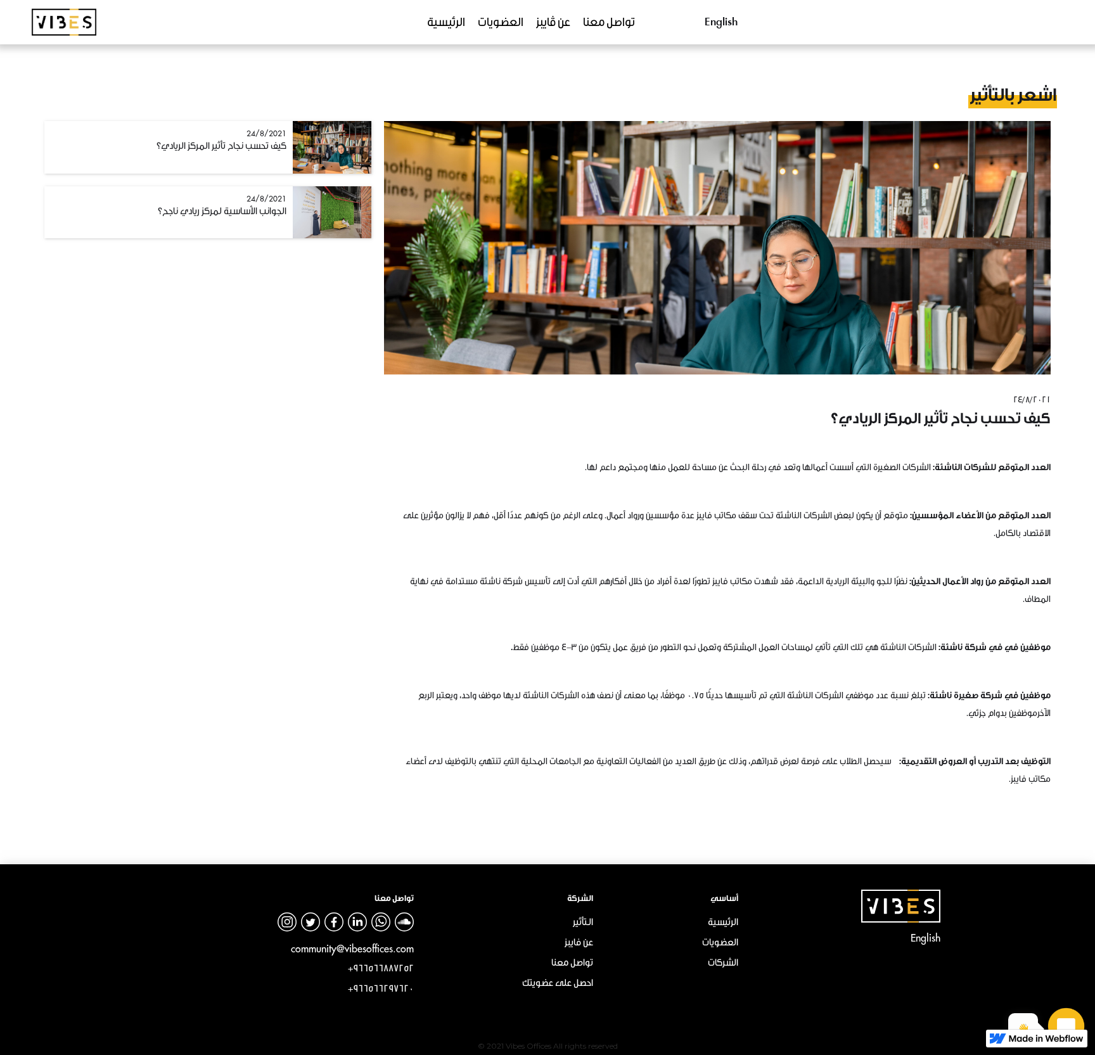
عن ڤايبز (553, 22)
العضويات (500, 22)
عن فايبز (579, 942)
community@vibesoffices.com (352, 948)
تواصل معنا (609, 22)
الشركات (723, 962)
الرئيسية (446, 22)
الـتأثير (583, 922)
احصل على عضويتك (557, 983)
